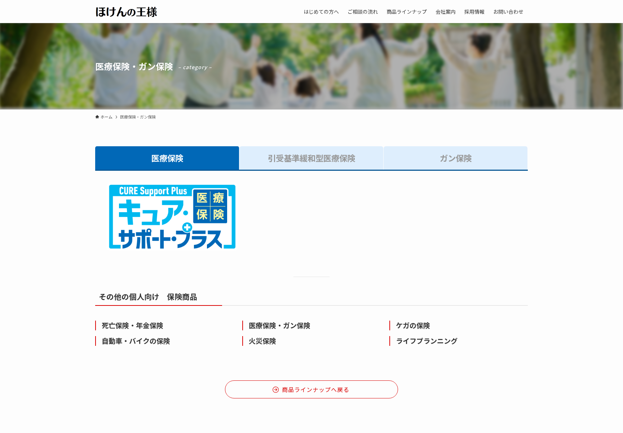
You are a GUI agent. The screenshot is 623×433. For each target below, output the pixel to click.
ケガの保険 (413, 325)
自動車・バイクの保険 (136, 341)
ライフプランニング (427, 341)
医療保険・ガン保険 (279, 325)
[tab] (167, 158)
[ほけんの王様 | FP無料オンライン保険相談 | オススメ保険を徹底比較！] (126, 11)
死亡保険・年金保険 (132, 325)
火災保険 (262, 341)
